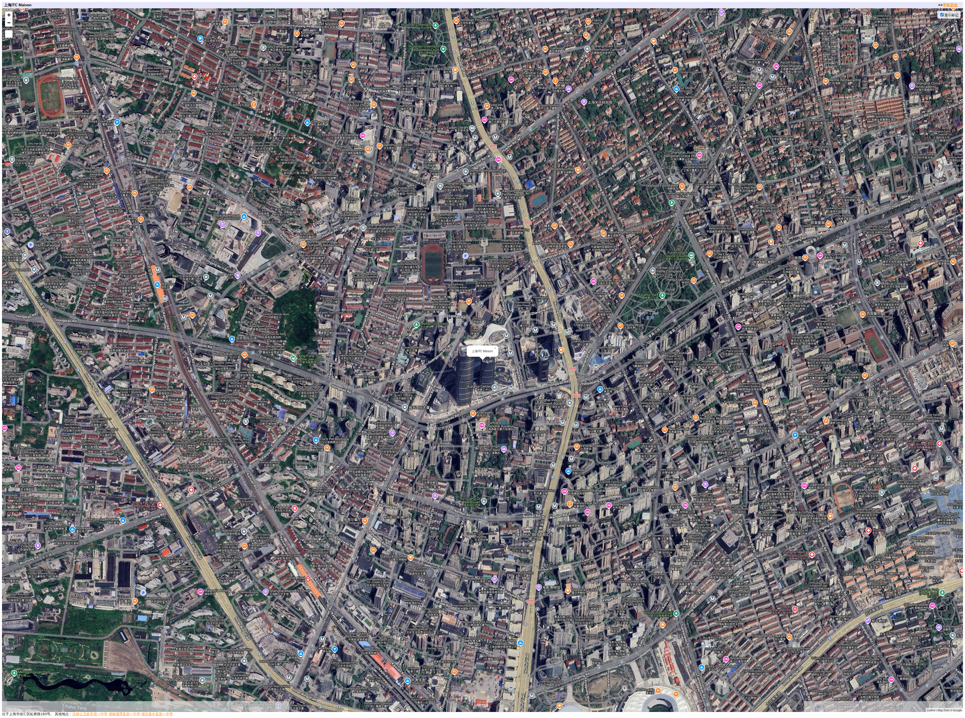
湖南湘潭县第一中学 (124, 714)
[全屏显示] (9, 34)
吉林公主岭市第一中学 (90, 714)
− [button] (9, 23)
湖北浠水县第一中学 (157, 714)
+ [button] (9, 15)
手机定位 (950, 5)
